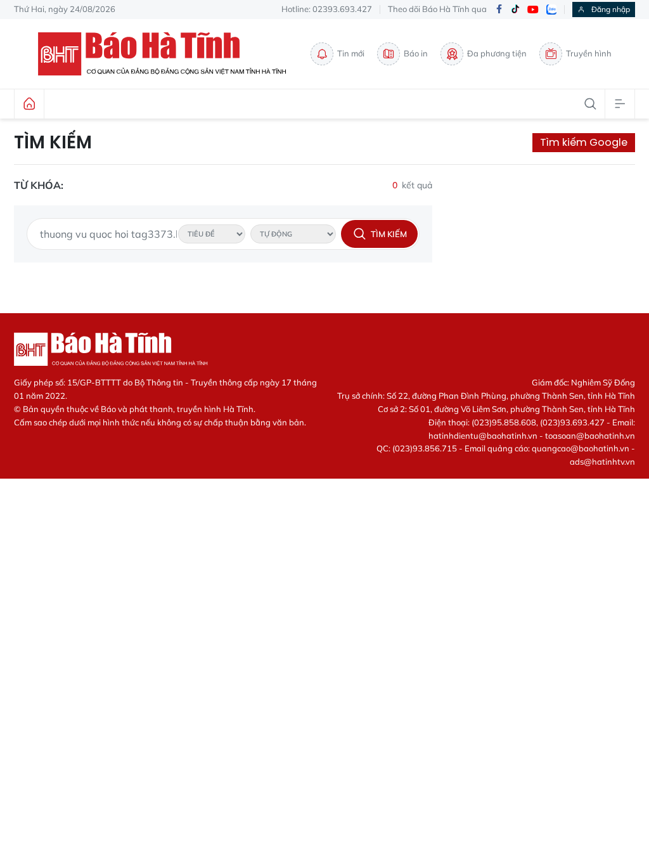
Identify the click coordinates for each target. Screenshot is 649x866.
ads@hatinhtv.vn (602, 461)
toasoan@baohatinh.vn (590, 435)
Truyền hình (589, 53)
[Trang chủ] (29, 104)
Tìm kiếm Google (583, 142)
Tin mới (350, 53)
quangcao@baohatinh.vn (580, 448)
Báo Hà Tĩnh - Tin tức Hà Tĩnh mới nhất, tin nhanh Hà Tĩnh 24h (168, 54)
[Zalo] (551, 9)
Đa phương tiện (497, 53)
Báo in (416, 53)
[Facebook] (498, 9)
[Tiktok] (515, 9)
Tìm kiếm (53, 142)
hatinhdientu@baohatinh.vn (482, 435)
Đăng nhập (610, 9)
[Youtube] (533, 9)
